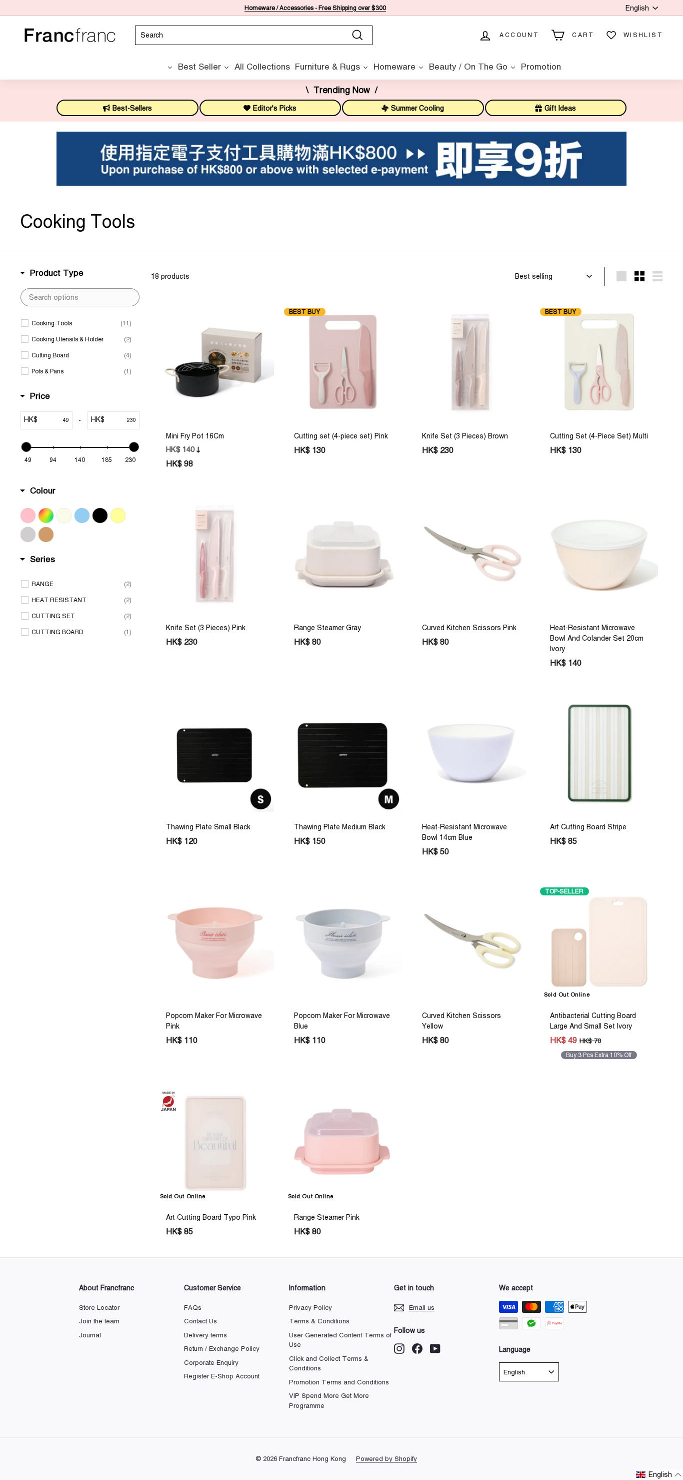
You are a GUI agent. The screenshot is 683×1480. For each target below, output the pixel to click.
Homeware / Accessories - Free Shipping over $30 (313, 8)
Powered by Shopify (386, 1458)
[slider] (26, 447)
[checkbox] (82, 323)
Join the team (99, 1321)
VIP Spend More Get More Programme (329, 1400)
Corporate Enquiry (211, 1362)
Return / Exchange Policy (222, 1348)
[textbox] (80, 297)
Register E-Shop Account (222, 1376)
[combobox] (254, 35)
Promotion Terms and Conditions (339, 1382)
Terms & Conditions (319, 1321)
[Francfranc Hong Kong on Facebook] (417, 1348)
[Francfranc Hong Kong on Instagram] (399, 1348)
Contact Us (200, 1321)
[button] (659, 1474)
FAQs (193, 1307)
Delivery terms (205, 1335)
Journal (90, 1335)
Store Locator (99, 1307)
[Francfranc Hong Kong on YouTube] (435, 1348)
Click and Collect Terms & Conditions (328, 1363)
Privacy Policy (310, 1307)
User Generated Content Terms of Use (340, 1340)
